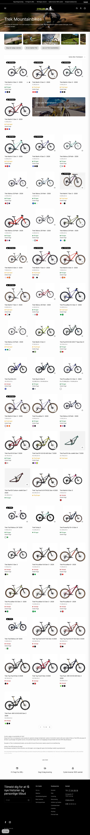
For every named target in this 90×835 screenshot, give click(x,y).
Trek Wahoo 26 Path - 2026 (69, 156)
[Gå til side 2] (49, 727)
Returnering (54, 799)
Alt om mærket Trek (31, 48)
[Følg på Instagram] (10, 822)
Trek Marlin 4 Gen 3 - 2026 (13, 82)
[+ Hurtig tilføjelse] (27, 76)
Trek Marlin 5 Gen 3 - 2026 (41, 82)
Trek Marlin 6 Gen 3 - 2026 (13, 268)
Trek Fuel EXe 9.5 (10, 379)
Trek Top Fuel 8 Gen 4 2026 (14, 676)
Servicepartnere (40, 802)
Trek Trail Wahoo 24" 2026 (13, 527)
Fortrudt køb (54, 814)
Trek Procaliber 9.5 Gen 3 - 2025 (71, 379)
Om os (37, 790)
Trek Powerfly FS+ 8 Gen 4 (69, 527)
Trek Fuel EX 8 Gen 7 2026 (13, 453)
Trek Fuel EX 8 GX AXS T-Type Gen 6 (72, 342)
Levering (53, 796)
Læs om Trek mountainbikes (50, 48)
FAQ (52, 793)
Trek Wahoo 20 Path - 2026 (14, 193)
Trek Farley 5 (36, 527)
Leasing (53, 808)
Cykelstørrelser (55, 805)
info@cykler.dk (69, 800)
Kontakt (86, 2)
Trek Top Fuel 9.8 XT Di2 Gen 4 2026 (44, 639)
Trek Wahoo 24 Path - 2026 (41, 193)
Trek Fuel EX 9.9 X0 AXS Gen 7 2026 (44, 453)
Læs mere (45, 760)
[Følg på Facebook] (5, 822)
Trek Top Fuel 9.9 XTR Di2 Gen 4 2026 (45, 490)
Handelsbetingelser (41, 796)
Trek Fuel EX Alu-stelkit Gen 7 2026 (71, 453)
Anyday (53, 811)
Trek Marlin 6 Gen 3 (66, 490)
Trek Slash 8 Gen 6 (38, 379)
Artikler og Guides (56, 802)
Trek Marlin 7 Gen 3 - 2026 (69, 193)
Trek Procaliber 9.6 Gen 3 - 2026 (43, 564)
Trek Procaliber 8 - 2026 (68, 564)
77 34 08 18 (73, 790)
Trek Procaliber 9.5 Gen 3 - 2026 (71, 305)
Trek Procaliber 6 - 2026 (40, 416)
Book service (39, 799)
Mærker (38, 793)
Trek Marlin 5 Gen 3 (38, 342)
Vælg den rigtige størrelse (13, 48)
